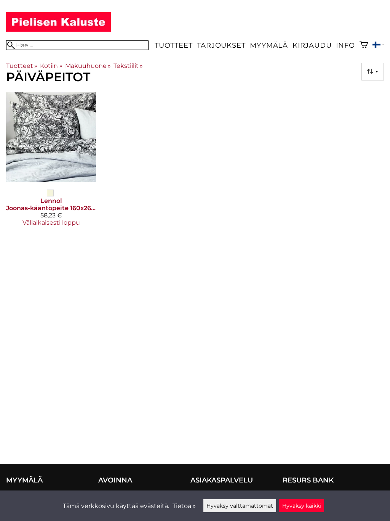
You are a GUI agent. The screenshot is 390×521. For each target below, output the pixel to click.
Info (345, 45)
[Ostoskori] (364, 45)
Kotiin (51, 65)
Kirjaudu (311, 45)
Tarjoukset (221, 45)
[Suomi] (378, 45)
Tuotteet (173, 45)
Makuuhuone (88, 65)
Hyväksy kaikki (301, 505)
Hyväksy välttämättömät (239, 505)
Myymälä (269, 45)
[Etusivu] (58, 29)
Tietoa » (184, 506)
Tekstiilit (128, 65)
